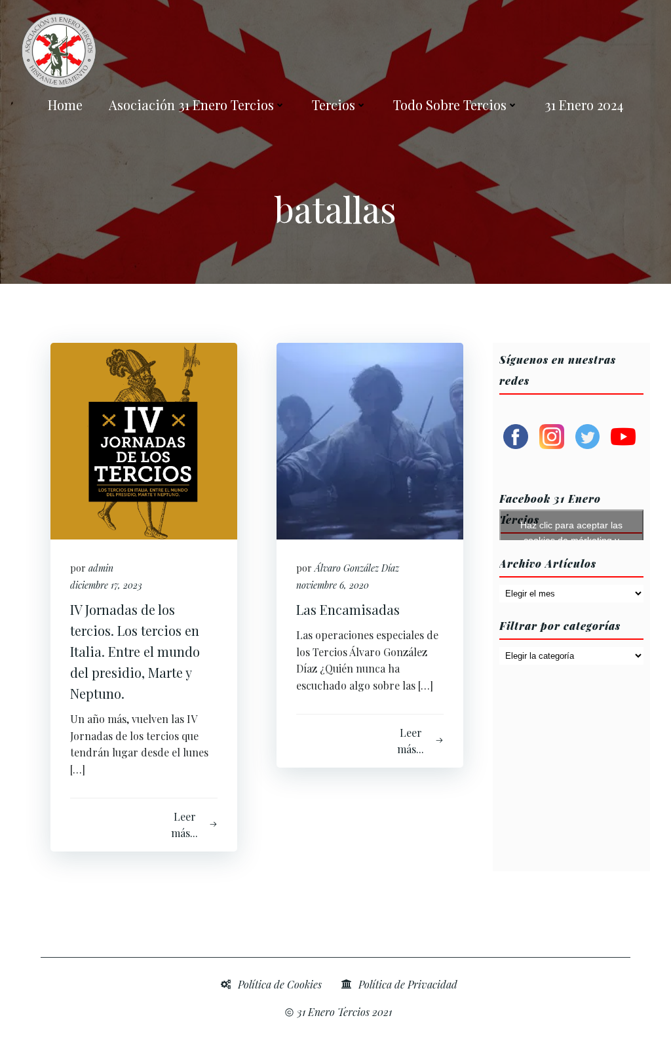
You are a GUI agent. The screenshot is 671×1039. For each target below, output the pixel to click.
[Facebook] (515, 435)
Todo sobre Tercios (450, 104)
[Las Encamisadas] (370, 440)
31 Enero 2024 (584, 104)
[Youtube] (623, 435)
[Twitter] (587, 435)
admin (100, 568)
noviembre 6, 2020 (332, 585)
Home (65, 104)
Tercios (333, 104)
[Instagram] (551, 435)
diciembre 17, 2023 (106, 585)
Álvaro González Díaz (357, 568)
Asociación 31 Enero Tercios (191, 104)
